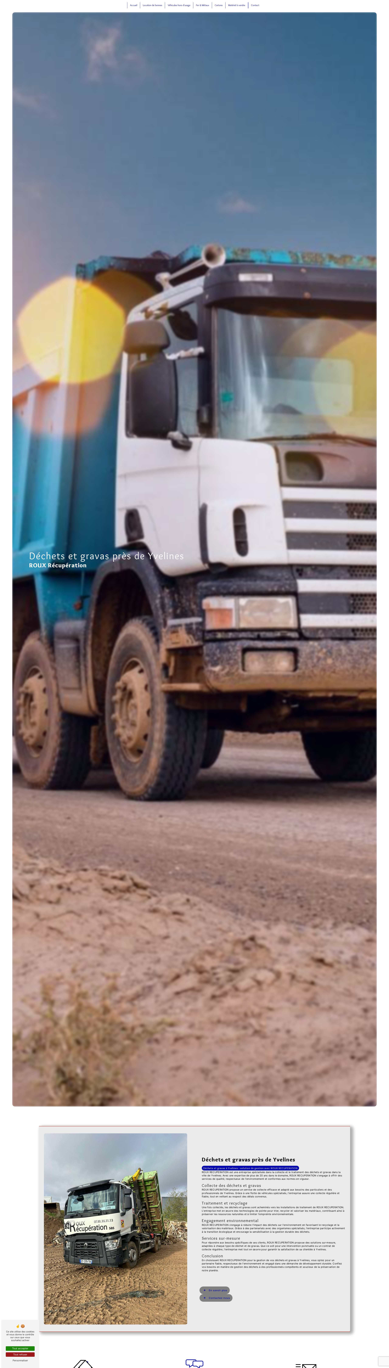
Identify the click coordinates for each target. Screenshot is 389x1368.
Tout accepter (20, 1348)
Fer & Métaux (202, 5)
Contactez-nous (219, 1297)
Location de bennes (152, 5)
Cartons (219, 5)
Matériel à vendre (236, 5)
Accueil (133, 5)
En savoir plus (218, 1290)
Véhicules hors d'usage (179, 5)
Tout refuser (20, 1354)
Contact (255, 5)
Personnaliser (20, 1360)
